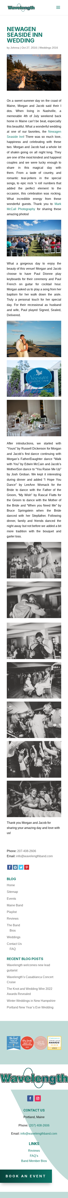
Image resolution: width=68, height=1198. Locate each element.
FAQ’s (34, 1155)
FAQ (13, 949)
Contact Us (14, 943)
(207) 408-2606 (39, 1125)
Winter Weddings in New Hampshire (31, 1000)
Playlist (12, 912)
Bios (13, 930)
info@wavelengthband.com (34, 856)
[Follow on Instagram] (38, 1098)
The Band (13, 925)
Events (11, 898)
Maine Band (15, 905)
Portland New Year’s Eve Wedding (30, 1007)
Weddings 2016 (48, 47)
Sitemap (12, 891)
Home (11, 885)
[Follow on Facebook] (30, 1098)
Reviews (13, 918)
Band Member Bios (34, 1161)
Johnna (14, 47)
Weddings (13, 937)
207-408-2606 (26, 851)
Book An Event (26, 1176)
